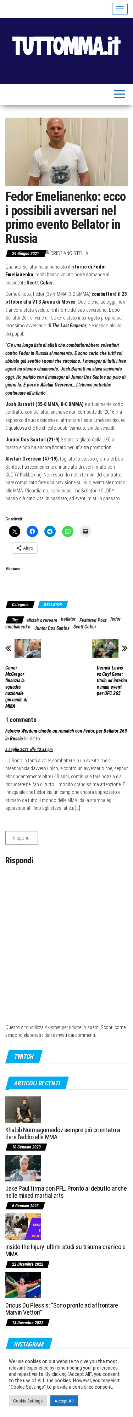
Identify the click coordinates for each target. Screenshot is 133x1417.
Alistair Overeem (56, 385)
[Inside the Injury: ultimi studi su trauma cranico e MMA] (23, 1226)
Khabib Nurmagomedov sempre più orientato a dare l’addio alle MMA (62, 1133)
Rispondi (22, 838)
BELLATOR (53, 604)
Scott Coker (84, 627)
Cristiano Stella (69, 253)
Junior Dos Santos (52, 628)
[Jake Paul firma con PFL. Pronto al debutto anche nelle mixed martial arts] (23, 1167)
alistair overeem (42, 620)
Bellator (30, 267)
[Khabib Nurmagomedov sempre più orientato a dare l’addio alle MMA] (23, 1109)
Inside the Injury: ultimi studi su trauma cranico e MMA (65, 1250)
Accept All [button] (64, 1401)
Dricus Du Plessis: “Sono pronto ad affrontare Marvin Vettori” (61, 1309)
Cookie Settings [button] (28, 1401)
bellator (68, 619)
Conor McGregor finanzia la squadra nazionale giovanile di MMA (16, 687)
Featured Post (92, 620)
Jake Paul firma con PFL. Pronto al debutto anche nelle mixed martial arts (66, 1192)
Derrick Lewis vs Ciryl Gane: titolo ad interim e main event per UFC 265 (112, 680)
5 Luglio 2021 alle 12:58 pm (29, 749)
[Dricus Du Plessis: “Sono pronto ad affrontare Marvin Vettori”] (23, 1284)
